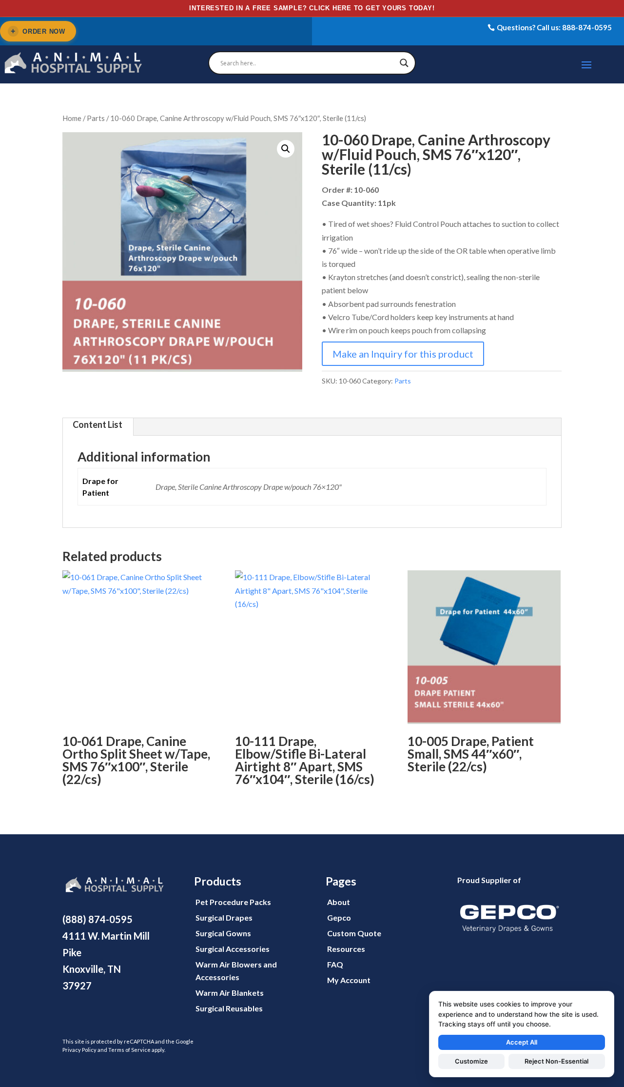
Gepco (339, 917)
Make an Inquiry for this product (402, 354)
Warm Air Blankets (229, 992)
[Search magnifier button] (404, 63)
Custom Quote (354, 933)
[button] (285, 149)
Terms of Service (129, 1050)
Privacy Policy (79, 1050)
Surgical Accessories (232, 948)
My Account (348, 980)
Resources (346, 948)
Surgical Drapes (224, 917)
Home (71, 118)
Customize (471, 1061)
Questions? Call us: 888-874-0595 (554, 27)
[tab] (97, 427)
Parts (96, 118)
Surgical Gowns (223, 933)
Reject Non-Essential (556, 1061)
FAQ (335, 964)
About (338, 901)
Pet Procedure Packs (233, 901)
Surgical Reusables (229, 1008)
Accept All (521, 1042)
